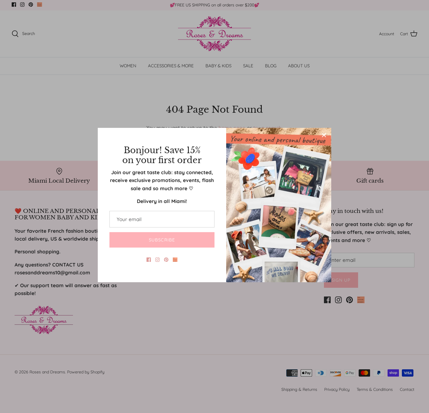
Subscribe (162, 240)
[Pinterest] (166, 259)
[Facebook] (149, 259)
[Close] (324, 135)
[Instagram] (157, 259)
